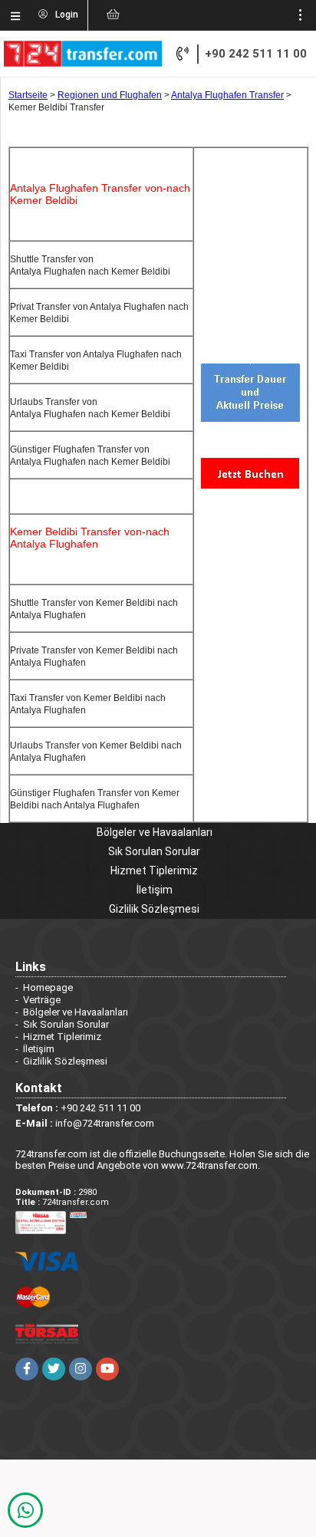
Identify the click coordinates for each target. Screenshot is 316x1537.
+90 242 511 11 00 (256, 54)
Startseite (28, 95)
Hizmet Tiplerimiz (154, 870)
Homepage (48, 987)
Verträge (42, 999)
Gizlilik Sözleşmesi (154, 909)
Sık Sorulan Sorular (154, 851)
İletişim (155, 890)
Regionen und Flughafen (110, 95)
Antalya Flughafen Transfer (227, 95)
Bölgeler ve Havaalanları (154, 832)
